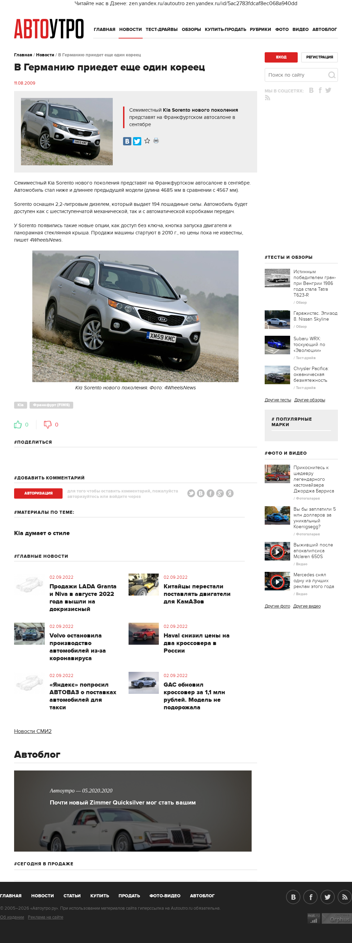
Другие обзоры (309, 400)
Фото (282, 29)
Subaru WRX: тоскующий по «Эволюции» (309, 344)
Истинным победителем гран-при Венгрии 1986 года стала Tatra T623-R (315, 283)
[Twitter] (137, 141)
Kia (21, 405)
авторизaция (38, 493)
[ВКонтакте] (127, 141)
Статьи (72, 896)
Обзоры (191, 29)
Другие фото (277, 606)
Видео (301, 29)
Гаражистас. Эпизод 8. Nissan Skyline (316, 316)
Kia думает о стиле (42, 533)
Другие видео (307, 606)
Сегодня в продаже (45, 864)
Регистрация (319, 57)
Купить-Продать (225, 29)
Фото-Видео (165, 896)
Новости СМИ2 (33, 731)
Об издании (12, 917)
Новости (130, 29)
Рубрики (260, 29)
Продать (129, 896)
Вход (281, 57)
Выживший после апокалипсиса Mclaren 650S (313, 550)
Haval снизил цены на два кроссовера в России (197, 643)
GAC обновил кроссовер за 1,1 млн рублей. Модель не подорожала (194, 696)
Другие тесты (278, 400)
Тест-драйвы (162, 29)
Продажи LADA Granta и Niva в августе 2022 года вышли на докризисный (83, 598)
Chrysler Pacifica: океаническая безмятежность (311, 374)
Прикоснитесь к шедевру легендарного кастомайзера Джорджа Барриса (314, 479)
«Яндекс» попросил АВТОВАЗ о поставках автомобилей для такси (83, 696)
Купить (99, 896)
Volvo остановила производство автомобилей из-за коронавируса (78, 647)
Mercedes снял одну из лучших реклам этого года (314, 580)
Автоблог (324, 29)
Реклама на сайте (45, 917)
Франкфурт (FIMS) (51, 405)
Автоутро (14, 894)
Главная (105, 29)
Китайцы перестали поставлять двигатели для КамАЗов (197, 594)
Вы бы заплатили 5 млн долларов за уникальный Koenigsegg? (315, 518)
